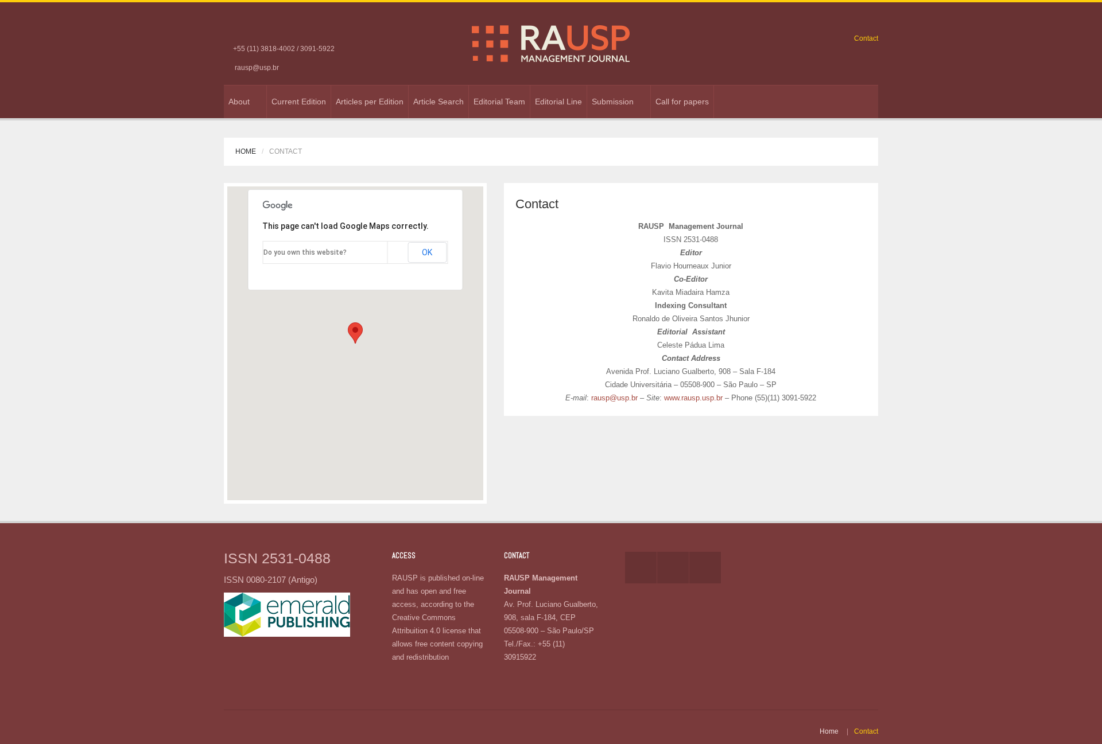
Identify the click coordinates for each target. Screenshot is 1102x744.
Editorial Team (499, 101)
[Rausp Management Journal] (551, 43)
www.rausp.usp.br (693, 398)
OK (427, 252)
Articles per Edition (369, 101)
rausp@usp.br (257, 68)
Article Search (438, 101)
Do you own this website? (305, 252)
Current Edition (298, 101)
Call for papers (682, 101)
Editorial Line (558, 101)
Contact (866, 38)
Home (245, 151)
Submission (613, 101)
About (239, 101)
